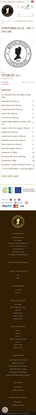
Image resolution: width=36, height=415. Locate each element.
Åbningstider (18, 240)
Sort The (18, 330)
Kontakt (12, 2)
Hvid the (18, 336)
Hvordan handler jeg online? (18, 246)
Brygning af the (18, 347)
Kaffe (18, 278)
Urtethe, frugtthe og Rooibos (18, 339)
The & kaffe (18, 290)
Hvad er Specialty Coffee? (18, 307)
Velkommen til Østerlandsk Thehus (18, 243)
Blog (4, 2)
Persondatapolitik (18, 249)
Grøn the (18, 333)
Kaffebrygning (18, 313)
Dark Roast (18, 304)
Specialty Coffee (18, 319)
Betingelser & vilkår (18, 252)
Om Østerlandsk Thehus (18, 237)
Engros (21, 2)
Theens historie (18, 344)
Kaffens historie (18, 316)
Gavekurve (18, 293)
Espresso (18, 310)
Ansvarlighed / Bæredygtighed (18, 254)
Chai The (18, 342)
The (18, 275)
